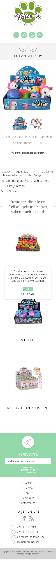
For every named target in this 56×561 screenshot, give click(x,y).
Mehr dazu (28, 294)
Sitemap (28, 488)
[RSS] (31, 518)
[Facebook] (24, 518)
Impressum (28, 498)
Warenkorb (32, 35)
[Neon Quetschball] (22, 48)
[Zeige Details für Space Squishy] (28, 310)
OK (28, 289)
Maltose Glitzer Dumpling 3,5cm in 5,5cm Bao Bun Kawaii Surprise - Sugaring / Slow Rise (28, 408)
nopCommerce (33, 554)
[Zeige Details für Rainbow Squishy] (28, 242)
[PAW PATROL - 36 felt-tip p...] (33, 48)
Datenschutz (28, 503)
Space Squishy (28, 340)
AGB (28, 493)
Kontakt (28, 483)
